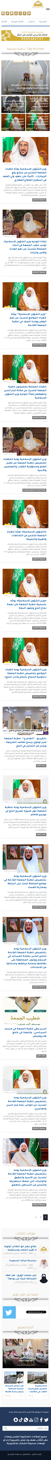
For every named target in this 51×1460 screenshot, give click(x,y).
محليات (31, 22)
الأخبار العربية (17, 22)
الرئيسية (43, 22)
